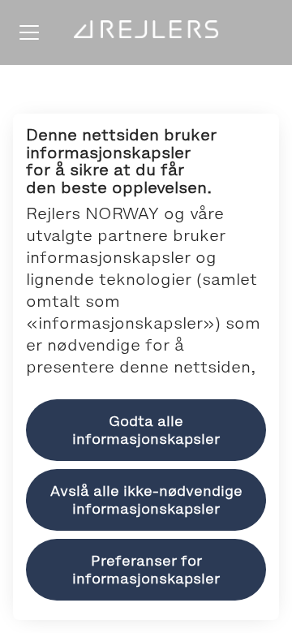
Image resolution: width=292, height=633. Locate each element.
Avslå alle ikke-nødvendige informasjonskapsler (146, 500)
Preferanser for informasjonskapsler (146, 569)
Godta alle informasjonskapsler (146, 430)
